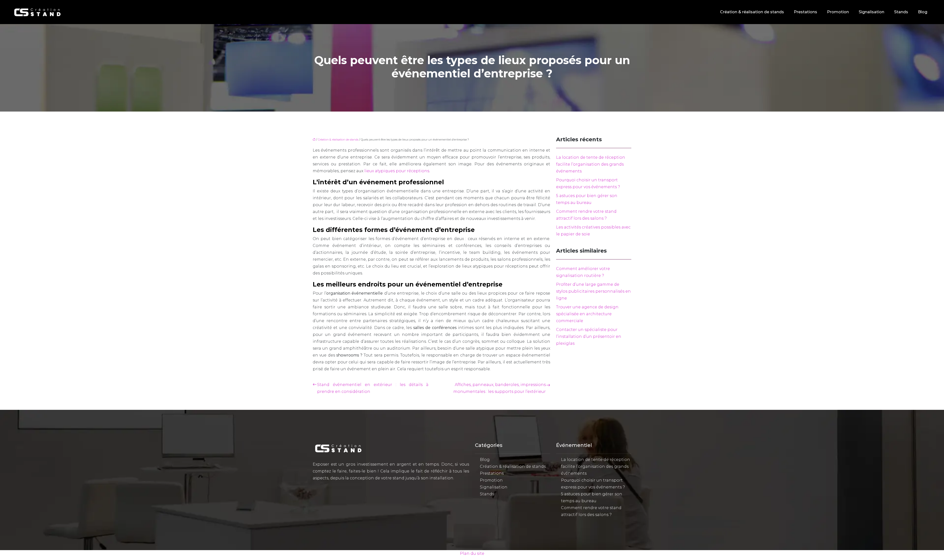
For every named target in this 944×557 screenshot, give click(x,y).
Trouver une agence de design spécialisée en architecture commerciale (587, 314)
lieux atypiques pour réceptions (396, 171)
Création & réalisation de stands (752, 12)
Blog (922, 12)
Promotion (838, 12)
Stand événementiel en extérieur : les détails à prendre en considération (372, 388)
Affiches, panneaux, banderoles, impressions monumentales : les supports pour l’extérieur (499, 388)
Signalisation (871, 12)
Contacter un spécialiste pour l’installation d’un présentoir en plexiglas (588, 336)
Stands (901, 12)
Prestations (805, 12)
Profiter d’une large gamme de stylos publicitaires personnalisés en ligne (593, 291)
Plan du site (472, 553)
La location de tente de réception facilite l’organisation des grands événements (590, 164)
